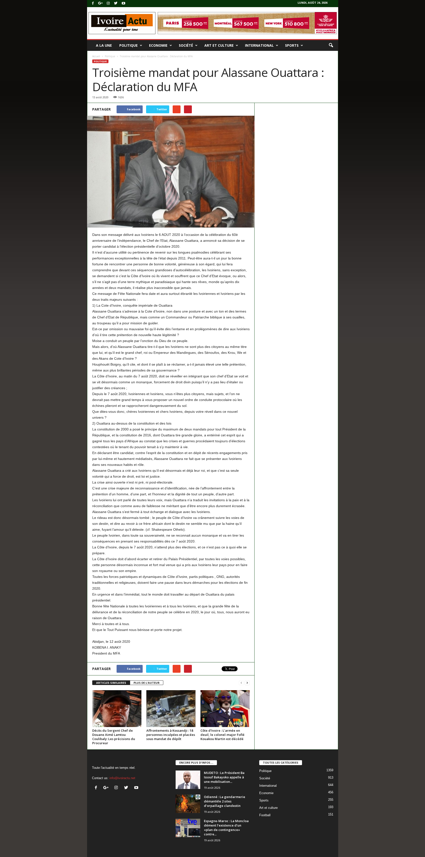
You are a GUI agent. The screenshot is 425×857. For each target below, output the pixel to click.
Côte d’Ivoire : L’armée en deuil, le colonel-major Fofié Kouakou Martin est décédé (222, 734)
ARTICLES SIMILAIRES (111, 683)
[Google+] (101, 3)
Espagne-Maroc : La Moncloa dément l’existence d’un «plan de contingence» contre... (226, 827)
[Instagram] (108, 3)
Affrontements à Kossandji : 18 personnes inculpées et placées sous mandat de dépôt (170, 734)
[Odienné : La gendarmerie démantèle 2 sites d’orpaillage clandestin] (188, 804)
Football (265, 815)
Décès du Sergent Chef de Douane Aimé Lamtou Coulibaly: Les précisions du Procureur (113, 736)
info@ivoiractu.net (122, 778)
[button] (330, 45)
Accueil (96, 56)
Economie (158, 45)
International (259, 45)
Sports (292, 45)
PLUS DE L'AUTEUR (147, 683)
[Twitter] (116, 3)
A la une (104, 45)
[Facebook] (93, 3)
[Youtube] (123, 3)
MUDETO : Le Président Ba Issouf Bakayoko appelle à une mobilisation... (224, 777)
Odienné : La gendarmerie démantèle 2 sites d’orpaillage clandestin (224, 801)
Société (186, 45)
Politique (128, 45)
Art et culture (219, 45)
